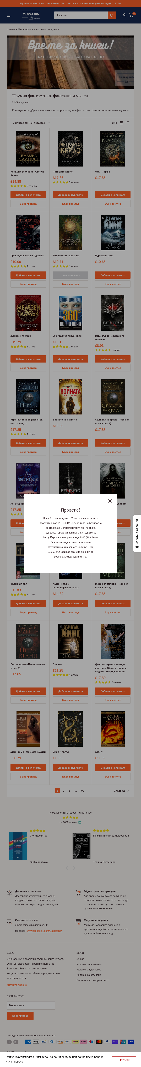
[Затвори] (110, 500)
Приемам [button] (123, 1059)
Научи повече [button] (14, 1061)
